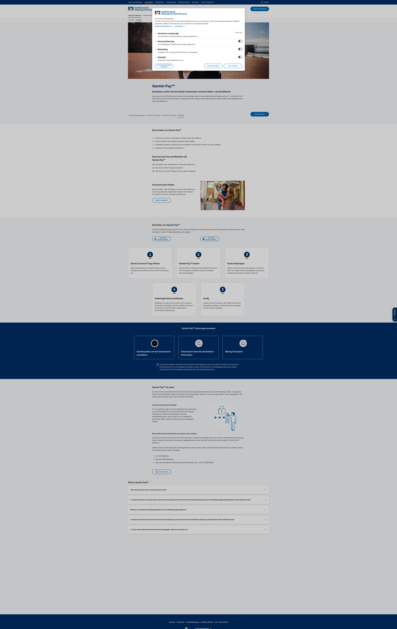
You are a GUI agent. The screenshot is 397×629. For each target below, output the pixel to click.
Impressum (178, 26)
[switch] (240, 41)
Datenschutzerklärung (163, 26)
